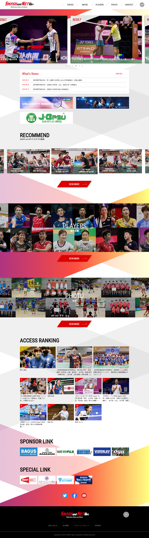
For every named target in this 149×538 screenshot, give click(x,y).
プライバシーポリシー (81, 525)
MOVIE (85, 4)
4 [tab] (76, 66)
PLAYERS (100, 4)
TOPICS (70, 4)
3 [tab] (73, 66)
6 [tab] (83, 66)
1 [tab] (66, 66)
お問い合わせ (52, 525)
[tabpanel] (74, 39)
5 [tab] (79, 66)
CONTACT (129, 4)
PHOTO (114, 4)
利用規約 (98, 525)
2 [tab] (70, 66)
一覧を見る (118, 74)
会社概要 (66, 525)
